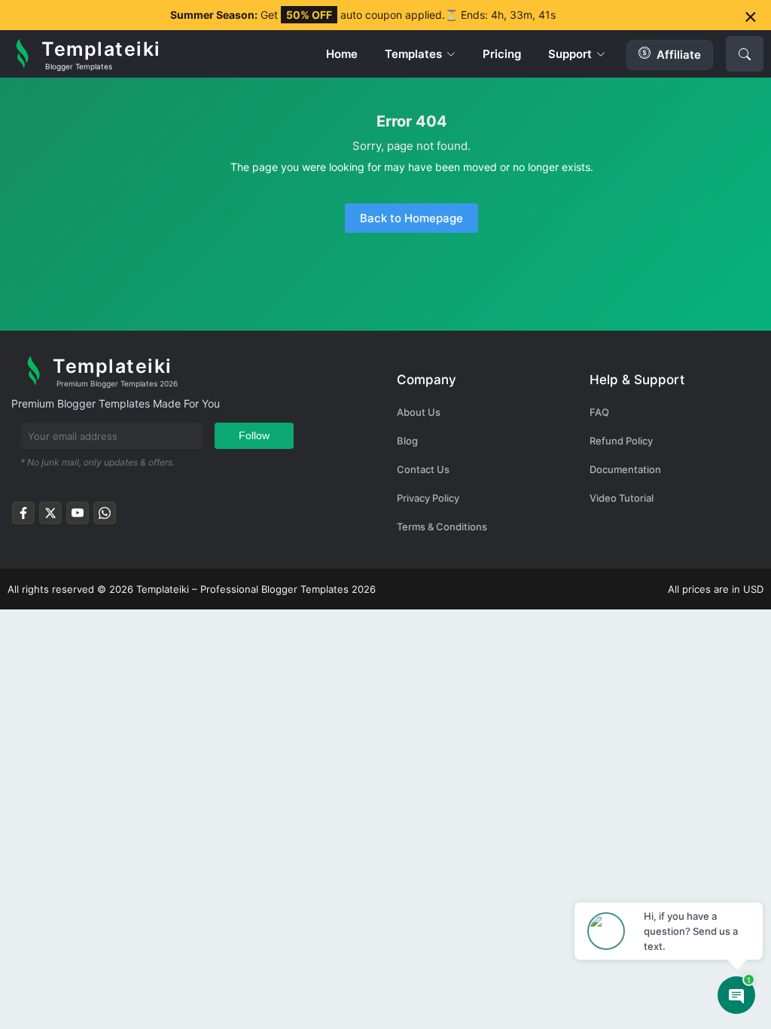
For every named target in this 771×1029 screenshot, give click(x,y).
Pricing (502, 54)
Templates (413, 54)
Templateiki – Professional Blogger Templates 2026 (256, 589)
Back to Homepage (411, 218)
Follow (254, 435)
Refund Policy (621, 441)
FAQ (599, 412)
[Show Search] (744, 54)
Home (342, 54)
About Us (418, 412)
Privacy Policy (428, 498)
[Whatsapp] (104, 517)
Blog (407, 441)
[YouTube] (77, 517)
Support (570, 54)
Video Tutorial (622, 498)
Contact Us (423, 469)
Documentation (625, 469)
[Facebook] (23, 517)
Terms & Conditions (442, 527)
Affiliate (679, 54)
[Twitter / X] (50, 517)
